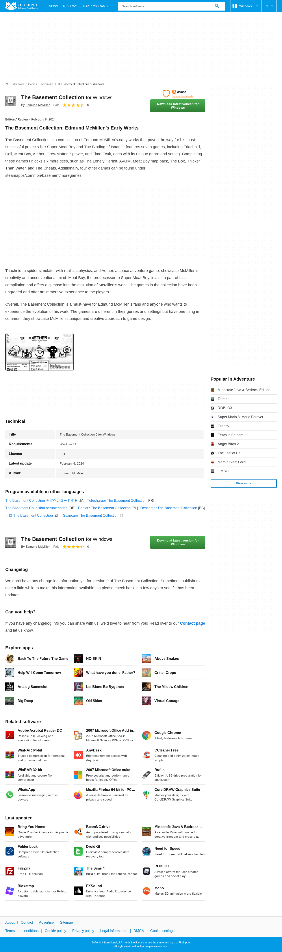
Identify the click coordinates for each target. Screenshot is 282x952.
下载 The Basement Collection (29, 515)
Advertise (46, 922)
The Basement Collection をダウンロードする (41, 500)
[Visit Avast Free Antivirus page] (177, 94)
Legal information (113, 931)
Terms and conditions (22, 931)
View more (243, 483)
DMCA (139, 931)
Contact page (192, 623)
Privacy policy (83, 931)
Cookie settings (162, 931)
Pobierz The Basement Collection (104, 508)
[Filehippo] (21, 6)
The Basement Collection (66, 97)
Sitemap (66, 922)
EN (265, 6)
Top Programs (95, 6)
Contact (27, 922)
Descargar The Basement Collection (168, 508)
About (10, 922)
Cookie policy (55, 931)
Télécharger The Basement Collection (117, 500)
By (35, 105)
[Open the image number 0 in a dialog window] (39, 352)
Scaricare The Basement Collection (91, 515)
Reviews (70, 6)
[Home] (7, 84)
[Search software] (217, 6)
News (53, 6)
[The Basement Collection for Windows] (10, 101)
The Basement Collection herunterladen (36, 508)
